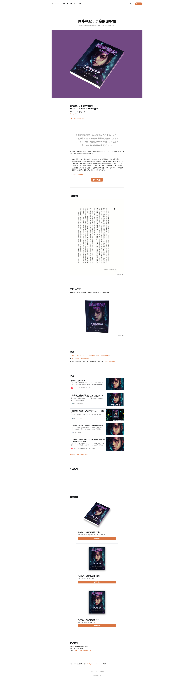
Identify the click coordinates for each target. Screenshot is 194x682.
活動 (71, 3)
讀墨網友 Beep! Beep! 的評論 (79, 454)
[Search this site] (127, 4)
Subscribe (138, 3)
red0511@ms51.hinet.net (83, 650)
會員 (80, 3)
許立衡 (72, 114)
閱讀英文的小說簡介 (103, 356)
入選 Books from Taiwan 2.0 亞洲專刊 (83, 356)
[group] (97, 237)
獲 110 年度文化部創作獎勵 (80, 358)
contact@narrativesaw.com (94, 664)
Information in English (77, 118)
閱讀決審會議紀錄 (110, 361)
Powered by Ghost (97, 675)
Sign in (132, 3)
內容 (75, 3)
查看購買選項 (97, 180)
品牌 (64, 3)
